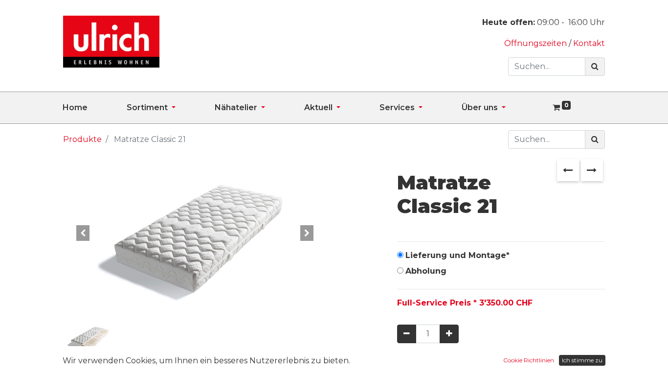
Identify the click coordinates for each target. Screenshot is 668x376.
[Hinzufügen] (449, 334)
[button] (83, 233)
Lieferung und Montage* (457, 255)
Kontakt (589, 43)
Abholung (425, 271)
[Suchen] (595, 66)
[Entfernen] (406, 334)
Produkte (82, 139)
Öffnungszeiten (536, 43)
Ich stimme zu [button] (582, 360)
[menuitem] (95, 107)
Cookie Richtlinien (528, 360)
